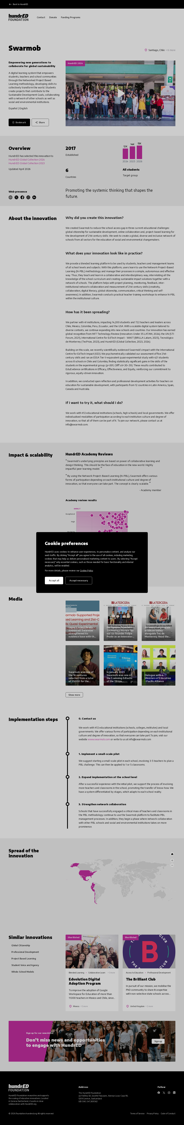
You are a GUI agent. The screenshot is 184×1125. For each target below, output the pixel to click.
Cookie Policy (86, 570)
